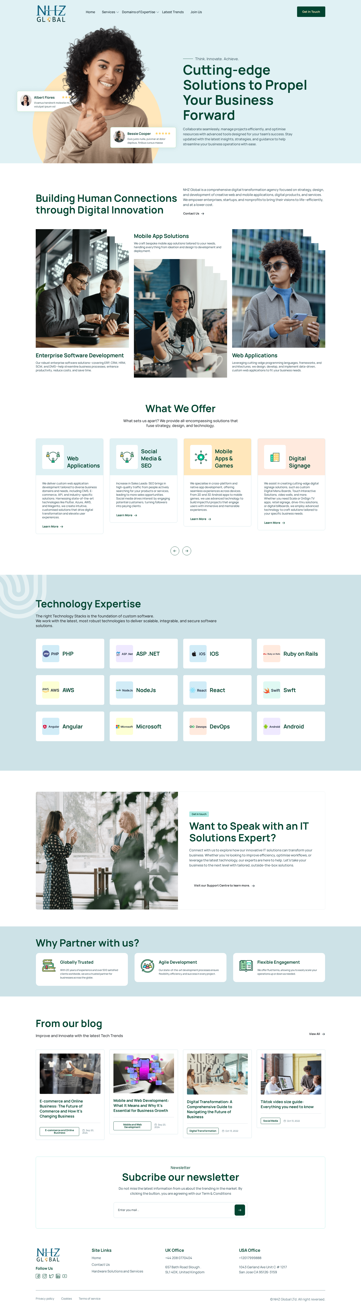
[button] (174, 551)
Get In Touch (311, 12)
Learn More (50, 515)
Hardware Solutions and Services (117, 1271)
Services (108, 12)
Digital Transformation (202, 1131)
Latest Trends (173, 12)
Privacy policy (45, 1298)
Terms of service (89, 1298)
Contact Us (191, 213)
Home (90, 12)
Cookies (66, 1298)
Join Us (196, 12)
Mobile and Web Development (132, 1126)
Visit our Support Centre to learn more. (222, 885)
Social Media (270, 1121)
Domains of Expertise (138, 12)
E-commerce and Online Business (59, 1131)
